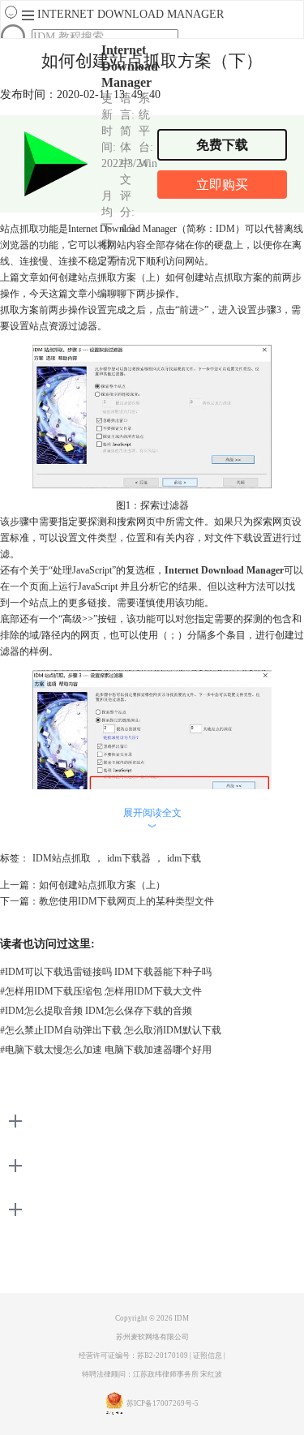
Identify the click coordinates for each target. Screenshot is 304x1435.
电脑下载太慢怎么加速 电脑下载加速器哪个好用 (106, 1049)
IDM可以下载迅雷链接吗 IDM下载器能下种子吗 (106, 971)
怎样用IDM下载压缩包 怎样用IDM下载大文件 (101, 991)
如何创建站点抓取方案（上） (102, 277)
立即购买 (222, 184)
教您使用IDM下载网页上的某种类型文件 (126, 901)
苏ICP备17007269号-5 (162, 1403)
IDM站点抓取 (61, 858)
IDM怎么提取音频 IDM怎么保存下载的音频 (96, 1010)
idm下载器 (129, 858)
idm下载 (184, 858)
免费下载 (222, 145)
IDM (181, 1318)
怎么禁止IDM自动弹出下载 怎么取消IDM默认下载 (110, 1030)
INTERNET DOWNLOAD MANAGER (130, 14)
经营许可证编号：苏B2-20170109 (133, 1355)
